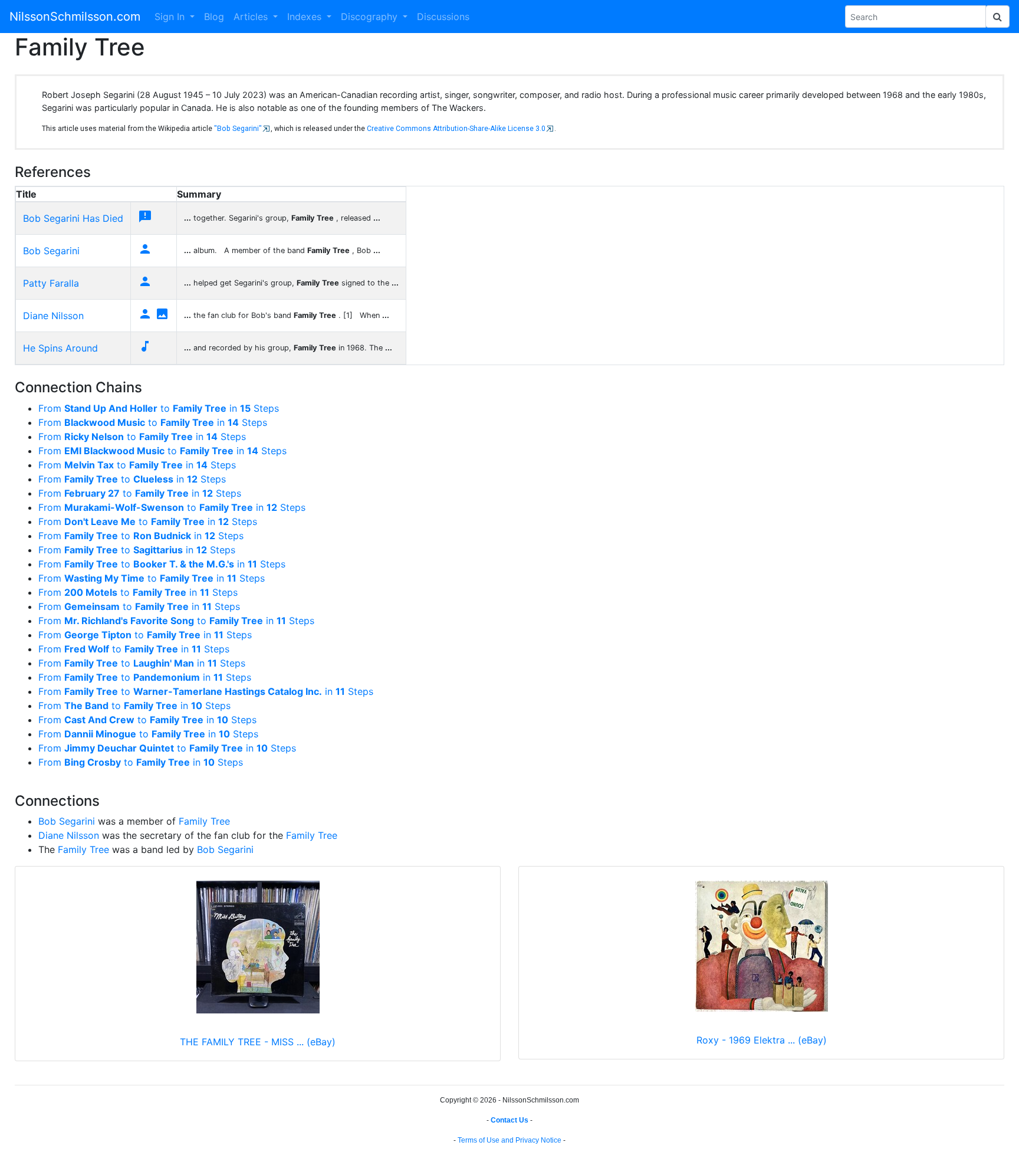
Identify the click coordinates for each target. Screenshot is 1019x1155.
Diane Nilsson (53, 315)
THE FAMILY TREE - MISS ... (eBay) (258, 1042)
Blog (214, 16)
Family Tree (204, 821)
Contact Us (509, 1120)
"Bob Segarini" (238, 128)
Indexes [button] (305, 16)
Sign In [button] (171, 16)
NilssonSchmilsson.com (74, 16)
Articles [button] (252, 16)
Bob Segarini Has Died (73, 218)
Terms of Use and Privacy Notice (509, 1140)
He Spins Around (60, 348)
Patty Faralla (51, 283)
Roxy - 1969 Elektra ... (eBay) (761, 1040)
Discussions (443, 16)
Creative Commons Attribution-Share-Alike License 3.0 (456, 128)
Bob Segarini (51, 251)
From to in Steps (158, 408)
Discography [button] (370, 16)
